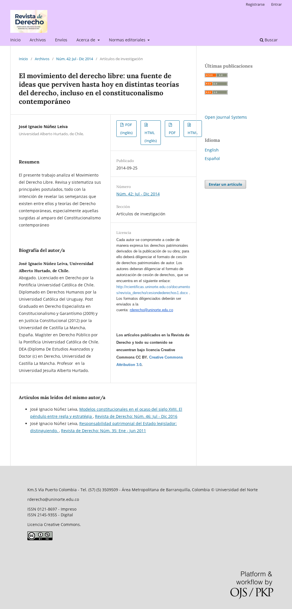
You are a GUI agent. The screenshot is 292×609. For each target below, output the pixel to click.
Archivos (38, 40)
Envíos (61, 40)
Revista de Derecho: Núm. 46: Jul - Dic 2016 (136, 416)
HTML (193, 132)
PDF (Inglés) (126, 128)
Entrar (276, 4)
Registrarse (255, 4)
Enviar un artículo (225, 184)
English (212, 150)
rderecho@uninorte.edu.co (151, 310)
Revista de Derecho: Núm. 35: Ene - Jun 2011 (103, 430)
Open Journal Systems (226, 117)
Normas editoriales (128, 40)
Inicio (15, 40)
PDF (172, 132)
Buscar (270, 40)
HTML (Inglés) (151, 136)
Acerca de (86, 40)
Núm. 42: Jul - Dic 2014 (74, 58)
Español (212, 158)
